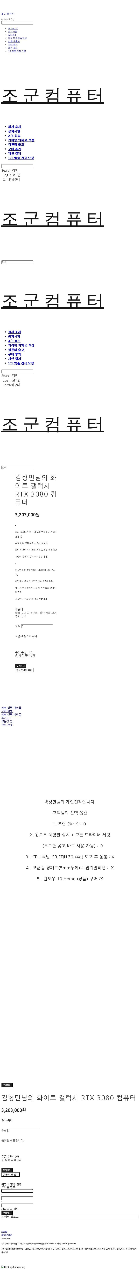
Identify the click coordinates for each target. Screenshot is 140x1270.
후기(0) (6, 718)
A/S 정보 (12, 34)
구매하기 (7, 1085)
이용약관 (4, 1231)
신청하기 (7, 1212)
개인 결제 (13, 47)
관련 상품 (7, 724)
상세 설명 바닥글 (11, 714)
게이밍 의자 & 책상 (17, 38)
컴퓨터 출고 (14, 41)
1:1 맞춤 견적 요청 (17, 51)
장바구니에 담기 (10, 1174)
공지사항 (12, 31)
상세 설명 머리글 (11, 707)
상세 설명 (7, 711)
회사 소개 (13, 28)
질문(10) (6, 721)
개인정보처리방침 (6, 1235)
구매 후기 (13, 44)
